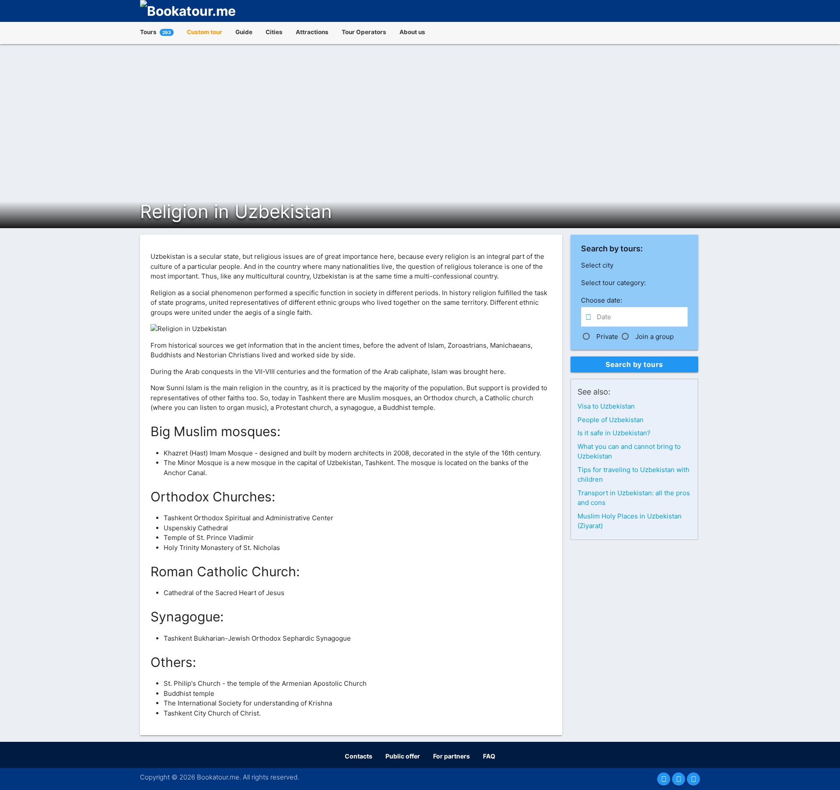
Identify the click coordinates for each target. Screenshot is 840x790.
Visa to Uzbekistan (606, 406)
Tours (155, 31)
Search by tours (634, 364)
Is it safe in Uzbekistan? (614, 433)
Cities (274, 31)
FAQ (489, 756)
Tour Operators (364, 31)
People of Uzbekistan (611, 420)
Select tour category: (613, 283)
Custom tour (204, 31)
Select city (597, 265)
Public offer (402, 756)
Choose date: (601, 300)
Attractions (312, 31)
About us (412, 31)
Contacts (358, 756)
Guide (243, 31)
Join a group (654, 336)
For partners (451, 756)
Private (607, 336)
